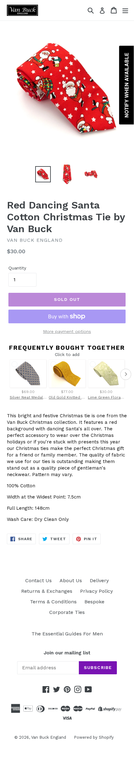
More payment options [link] (67, 331)
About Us (71, 580)
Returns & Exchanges (46, 591)
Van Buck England (48, 737)
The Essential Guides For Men (67, 634)
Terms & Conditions (53, 602)
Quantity (17, 267)
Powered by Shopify (94, 737)
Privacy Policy (96, 591)
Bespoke (94, 602)
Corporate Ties (67, 612)
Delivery (99, 580)
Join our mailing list (67, 653)
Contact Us (38, 580)
